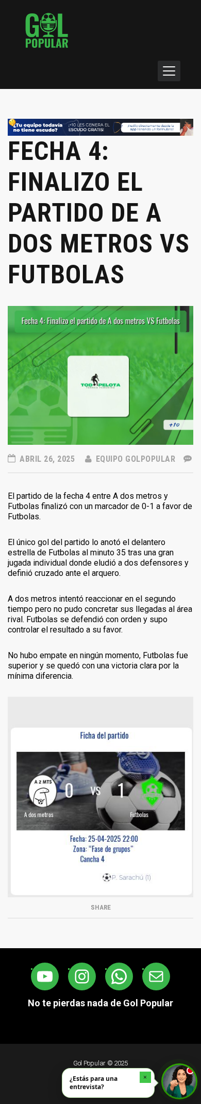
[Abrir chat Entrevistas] (179, 1081)
